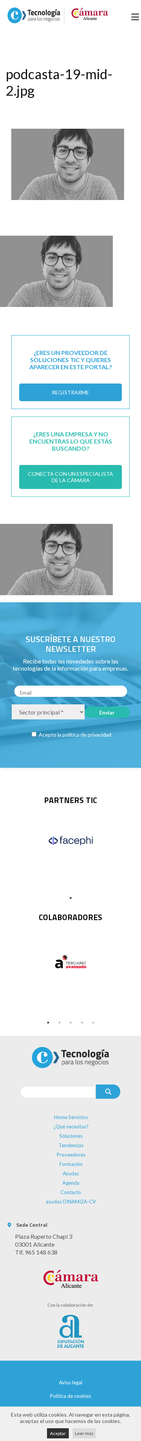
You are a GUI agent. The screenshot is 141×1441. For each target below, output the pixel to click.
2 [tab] (59, 1022)
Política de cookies (70, 1396)
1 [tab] (70, 898)
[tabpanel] (70, 840)
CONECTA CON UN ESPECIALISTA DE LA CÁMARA (70, 477)
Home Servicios (71, 1117)
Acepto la (74, 734)
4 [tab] (82, 1022)
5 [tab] (93, 1022)
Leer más (84, 1433)
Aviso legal (70, 1382)
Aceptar (58, 1433)
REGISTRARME (70, 392)
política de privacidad (86, 734)
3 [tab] (70, 1022)
